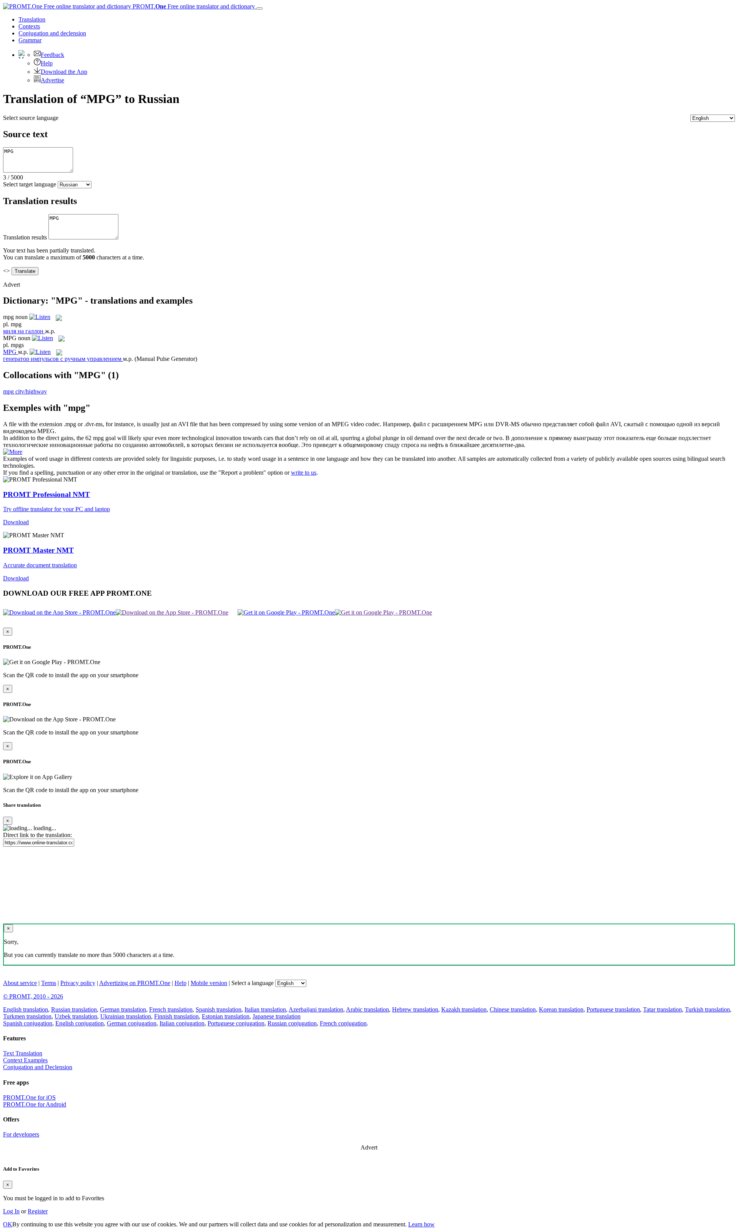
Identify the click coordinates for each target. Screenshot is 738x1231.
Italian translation (265, 1009)
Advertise (52, 80)
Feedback (52, 54)
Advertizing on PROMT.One (134, 983)
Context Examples (25, 1060)
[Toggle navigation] (259, 8)
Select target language (29, 184)
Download (16, 522)
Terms (48, 983)
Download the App (64, 71)
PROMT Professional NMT (46, 494)
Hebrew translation (415, 1009)
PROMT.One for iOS (29, 1097)
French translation (171, 1009)
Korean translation (561, 1009)
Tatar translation (662, 1009)
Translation (31, 19)
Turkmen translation (27, 1016)
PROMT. (193, 6)
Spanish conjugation (27, 1023)
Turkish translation (707, 1009)
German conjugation (131, 1023)
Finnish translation (176, 1016)
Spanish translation (218, 1009)
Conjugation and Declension (37, 1067)
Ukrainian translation (125, 1016)
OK (7, 1224)
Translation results (25, 237)
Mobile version (209, 983)
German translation (123, 1009)
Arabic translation (367, 1009)
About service (20, 983)
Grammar (30, 40)
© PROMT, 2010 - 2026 (33, 996)
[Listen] (39, 317)
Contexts (29, 26)
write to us (303, 472)
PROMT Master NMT (38, 550)
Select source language (30, 118)
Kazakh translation (464, 1009)
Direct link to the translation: (37, 835)
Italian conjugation (182, 1023)
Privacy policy (77, 983)
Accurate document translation (40, 565)
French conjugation (343, 1023)
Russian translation (74, 1009)
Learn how (421, 1224)
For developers (21, 1134)
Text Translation (22, 1053)
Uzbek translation (76, 1016)
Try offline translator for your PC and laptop (56, 509)
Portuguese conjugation (236, 1023)
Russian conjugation (292, 1023)
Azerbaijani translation (316, 1009)
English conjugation (79, 1023)
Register (38, 1211)
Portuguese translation (613, 1009)
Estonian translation (225, 1016)
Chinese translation (513, 1009)
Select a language (252, 983)
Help (47, 63)
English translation (25, 1009)
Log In (11, 1211)
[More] (12, 452)
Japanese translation (277, 1016)
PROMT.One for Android (34, 1104)
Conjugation (52, 33)
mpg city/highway (25, 391)
